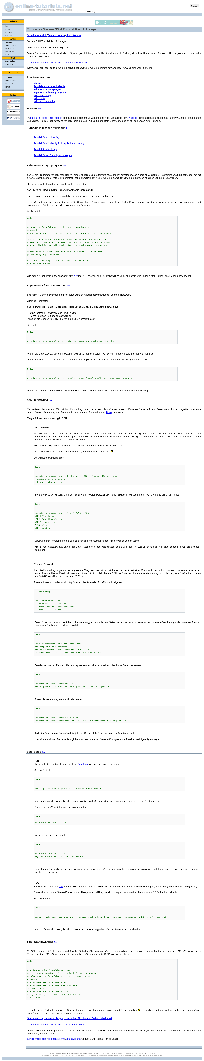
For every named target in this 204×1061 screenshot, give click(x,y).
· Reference (9, 48)
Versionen (42, 62)
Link (119, 1053)
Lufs (61, 886)
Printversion (81, 62)
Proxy (109, 412)
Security (76, 35)
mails (115, 1053)
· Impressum (9, 32)
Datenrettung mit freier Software (153, 1055)
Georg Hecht (109, 1053)
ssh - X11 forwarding (45, 101)
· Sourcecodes (10, 45)
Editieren (32, 62)
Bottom (71, 62)
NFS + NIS (65, 1055)
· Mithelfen (8, 36)
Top (39, 109)
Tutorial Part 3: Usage (45, 149)
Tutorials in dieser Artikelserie (49, 86)
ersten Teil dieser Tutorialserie (46, 118)
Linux (69, 35)
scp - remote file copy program (50, 92)
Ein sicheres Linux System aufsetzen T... (129, 1055)
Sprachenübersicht (37, 35)
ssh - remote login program (48, 89)
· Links (6, 55)
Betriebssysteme (56, 35)
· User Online (9, 61)
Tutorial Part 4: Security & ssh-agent (53, 155)
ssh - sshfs (39, 98)
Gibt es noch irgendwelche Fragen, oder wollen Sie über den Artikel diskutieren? (69, 1018)
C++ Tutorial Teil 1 (56, 1055)
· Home (7, 26)
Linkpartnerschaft (58, 62)
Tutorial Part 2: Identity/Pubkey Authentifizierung (59, 143)
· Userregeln (9, 64)
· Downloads (9, 52)
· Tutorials (8, 42)
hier (76, 276)
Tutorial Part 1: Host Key (47, 137)
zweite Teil (133, 118)
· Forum (7, 29)
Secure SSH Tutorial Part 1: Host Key (81, 1055)
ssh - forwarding (42, 95)
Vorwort (38, 83)
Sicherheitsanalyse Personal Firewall (104, 1055)
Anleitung (83, 764)
